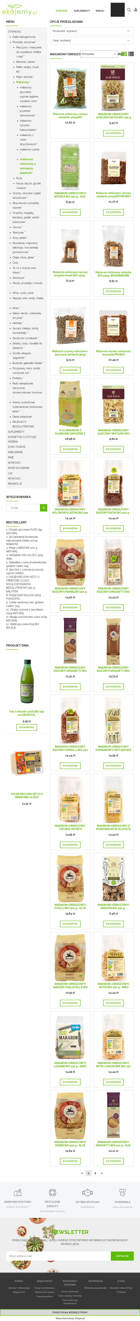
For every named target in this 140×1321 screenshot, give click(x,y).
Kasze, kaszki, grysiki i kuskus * (28, 185)
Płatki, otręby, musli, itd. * (27, 69)
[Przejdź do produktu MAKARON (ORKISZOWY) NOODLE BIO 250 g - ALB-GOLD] (70, 167)
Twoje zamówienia (44, 1287)
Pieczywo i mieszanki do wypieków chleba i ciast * (28, 52)
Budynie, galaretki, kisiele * (28, 363)
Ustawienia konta (44, 1292)
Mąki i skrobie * (25, 76)
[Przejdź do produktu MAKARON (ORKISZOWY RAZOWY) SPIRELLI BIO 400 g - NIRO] (70, 720)
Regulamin (19, 1292)
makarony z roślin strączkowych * (29, 140)
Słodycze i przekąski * (26, 338)
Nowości (14, 478)
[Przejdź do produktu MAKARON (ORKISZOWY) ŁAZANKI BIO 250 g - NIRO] (70, 1036)
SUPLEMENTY (16, 431)
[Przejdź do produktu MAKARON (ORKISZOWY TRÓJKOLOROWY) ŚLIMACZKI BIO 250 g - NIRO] (70, 799)
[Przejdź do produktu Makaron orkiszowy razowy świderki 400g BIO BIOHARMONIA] (70, 87)
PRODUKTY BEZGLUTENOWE (23, 424)
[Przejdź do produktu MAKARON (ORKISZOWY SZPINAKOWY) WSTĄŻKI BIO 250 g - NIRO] (113, 720)
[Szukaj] (43, 507)
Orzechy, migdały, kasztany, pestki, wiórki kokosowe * (26, 217)
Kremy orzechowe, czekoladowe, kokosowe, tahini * (28, 407)
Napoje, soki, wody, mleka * (28, 300)
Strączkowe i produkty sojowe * (26, 205)
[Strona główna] (19, 10)
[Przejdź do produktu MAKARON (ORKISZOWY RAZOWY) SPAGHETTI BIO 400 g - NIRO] (113, 562)
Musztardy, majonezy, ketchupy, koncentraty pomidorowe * (25, 248)
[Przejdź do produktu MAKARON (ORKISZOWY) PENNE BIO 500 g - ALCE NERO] (70, 1116)
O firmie (121, 1292)
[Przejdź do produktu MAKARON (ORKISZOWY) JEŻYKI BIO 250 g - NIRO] (113, 957)
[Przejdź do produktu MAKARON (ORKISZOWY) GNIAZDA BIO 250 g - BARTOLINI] (113, 878)
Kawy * (17, 308)
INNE (11, 457)
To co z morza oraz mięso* (24, 270)
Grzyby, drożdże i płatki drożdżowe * (27, 195)
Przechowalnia (44, 1296)
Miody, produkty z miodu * (27, 285)
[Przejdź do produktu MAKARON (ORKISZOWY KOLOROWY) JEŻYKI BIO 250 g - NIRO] (70, 483)
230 (10, 473)
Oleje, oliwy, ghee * (24, 257)
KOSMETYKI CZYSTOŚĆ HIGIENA (22, 439)
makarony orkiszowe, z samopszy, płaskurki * (28, 166)
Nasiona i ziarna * (26, 61)
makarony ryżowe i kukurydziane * (28, 125)
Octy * (16, 262)
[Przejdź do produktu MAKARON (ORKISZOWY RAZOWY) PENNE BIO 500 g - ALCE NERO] (70, 562)
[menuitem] (61, 11)
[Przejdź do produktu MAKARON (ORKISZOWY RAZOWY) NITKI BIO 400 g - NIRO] (113, 483)
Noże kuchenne (18, 468)
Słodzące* (19, 277)
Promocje (15, 483)
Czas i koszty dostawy (70, 1295)
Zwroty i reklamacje (19, 1287)
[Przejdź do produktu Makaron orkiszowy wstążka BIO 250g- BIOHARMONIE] (113, 246)
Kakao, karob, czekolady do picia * (27, 315)
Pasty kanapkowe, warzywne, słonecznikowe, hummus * (27, 390)
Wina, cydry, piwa (23, 292)
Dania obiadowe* (22, 416)
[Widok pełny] (131, 54)
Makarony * (23, 82)
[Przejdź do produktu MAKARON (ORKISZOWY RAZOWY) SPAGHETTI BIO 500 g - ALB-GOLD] (70, 641)
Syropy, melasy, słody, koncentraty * (26, 330)
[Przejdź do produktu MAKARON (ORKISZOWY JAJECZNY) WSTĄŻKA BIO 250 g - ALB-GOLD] (113, 404)
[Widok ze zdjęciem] (124, 54)
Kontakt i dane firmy (121, 1287)
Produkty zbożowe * (25, 42)
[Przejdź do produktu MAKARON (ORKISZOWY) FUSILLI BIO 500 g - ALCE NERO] (70, 878)
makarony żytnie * (29, 151)
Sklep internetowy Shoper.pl (70, 1318)
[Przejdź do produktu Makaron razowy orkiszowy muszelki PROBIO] (113, 325)
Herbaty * (18, 323)
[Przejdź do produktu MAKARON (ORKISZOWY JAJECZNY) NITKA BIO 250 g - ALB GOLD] (113, 88)
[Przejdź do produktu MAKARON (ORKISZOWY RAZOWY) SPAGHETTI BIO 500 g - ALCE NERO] (113, 641)
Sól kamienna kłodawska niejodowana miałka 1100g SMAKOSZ (22, 540)
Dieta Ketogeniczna (24, 36)
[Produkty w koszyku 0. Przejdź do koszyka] (118, 10)
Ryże (19, 178)
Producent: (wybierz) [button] (65, 31)
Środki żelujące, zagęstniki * (22, 355)
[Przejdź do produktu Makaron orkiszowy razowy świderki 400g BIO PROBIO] (113, 167)
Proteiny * (18, 378)
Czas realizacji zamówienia (70, 1301)
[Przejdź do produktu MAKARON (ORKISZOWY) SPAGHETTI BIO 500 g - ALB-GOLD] (113, 1116)
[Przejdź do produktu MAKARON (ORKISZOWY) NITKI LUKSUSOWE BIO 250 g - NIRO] (113, 1036)
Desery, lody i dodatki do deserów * (27, 345)
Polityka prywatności (95, 1287)
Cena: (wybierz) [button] (62, 40)
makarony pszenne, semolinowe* (27, 111)
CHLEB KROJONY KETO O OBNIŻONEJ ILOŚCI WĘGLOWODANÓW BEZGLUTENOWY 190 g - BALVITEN (23, 584)
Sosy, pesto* (20, 237)
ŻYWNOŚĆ (14, 31)
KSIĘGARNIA (15, 452)
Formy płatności (70, 1291)
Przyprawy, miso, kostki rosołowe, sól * (26, 370)
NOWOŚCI (14, 462)
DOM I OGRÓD (17, 446)
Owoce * (18, 227)
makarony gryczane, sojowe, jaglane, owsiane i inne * (29, 94)
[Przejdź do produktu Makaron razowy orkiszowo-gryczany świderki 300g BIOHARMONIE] (70, 325)
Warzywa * (19, 232)
